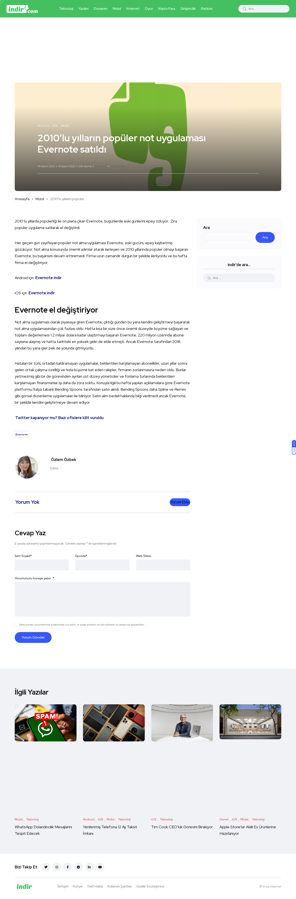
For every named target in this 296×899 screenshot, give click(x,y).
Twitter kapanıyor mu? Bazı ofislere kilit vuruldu (59, 417)
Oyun (149, 8)
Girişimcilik (188, 8)
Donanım (100, 8)
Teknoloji (66, 8)
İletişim (62, 886)
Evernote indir (48, 277)
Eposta (81, 556)
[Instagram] (56, 867)
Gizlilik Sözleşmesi (150, 886)
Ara (206, 227)
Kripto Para (166, 8)
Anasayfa (22, 199)
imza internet (272, 886)
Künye (78, 886)
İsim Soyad (23, 556)
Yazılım (83, 8)
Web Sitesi (143, 556)
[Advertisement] (148, 50)
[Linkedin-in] (89, 867)
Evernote (118, 166)
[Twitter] (46, 867)
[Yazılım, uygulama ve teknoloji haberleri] (22, 8)
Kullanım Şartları (119, 886)
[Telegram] (78, 867)
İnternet (133, 8)
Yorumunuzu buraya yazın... (34, 578)
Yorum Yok (101, 166)
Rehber (207, 8)
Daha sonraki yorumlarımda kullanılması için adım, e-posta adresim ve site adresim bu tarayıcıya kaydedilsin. (82, 624)
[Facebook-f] (67, 867)
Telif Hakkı (95, 886)
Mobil (117, 8)
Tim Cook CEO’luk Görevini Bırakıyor (182, 826)
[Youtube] (100, 867)
